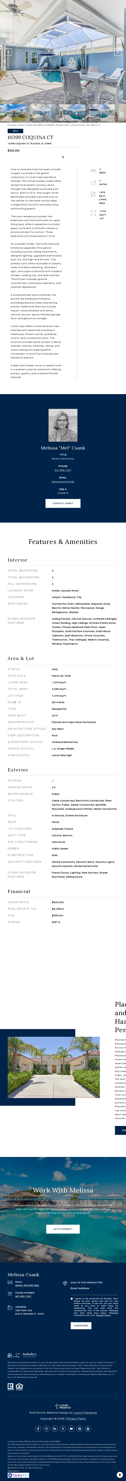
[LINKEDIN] (55, 1429)
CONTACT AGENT (63, 503)
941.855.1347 (63, 470)
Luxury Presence (85, 1412)
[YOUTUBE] (71, 1429)
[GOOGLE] (80, 1429)
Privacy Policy (103, 1315)
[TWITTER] (63, 1429)
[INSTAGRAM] (46, 1429)
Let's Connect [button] (63, 1229)
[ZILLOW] (88, 1429)
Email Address (80, 1288)
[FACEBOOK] (38, 1429)
